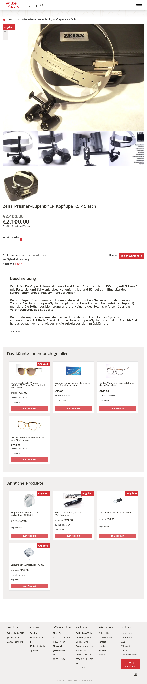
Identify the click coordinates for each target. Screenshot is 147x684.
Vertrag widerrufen (130, 664)
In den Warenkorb (131, 255)
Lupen (18, 263)
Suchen (41, 5)
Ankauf (102, 654)
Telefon (29, 5)
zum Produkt (29, 408)
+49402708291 (37, 637)
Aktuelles (103, 650)
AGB (123, 641)
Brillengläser (105, 633)
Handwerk (103, 646)
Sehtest (102, 641)
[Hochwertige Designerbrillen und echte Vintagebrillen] (12, 5)
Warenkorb (35, 5)
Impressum (126, 633)
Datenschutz (127, 637)
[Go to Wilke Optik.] (4, 19)
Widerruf (125, 646)
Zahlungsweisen (129, 654)
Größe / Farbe (11, 237)
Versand (26, 226)
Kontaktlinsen (105, 637)
